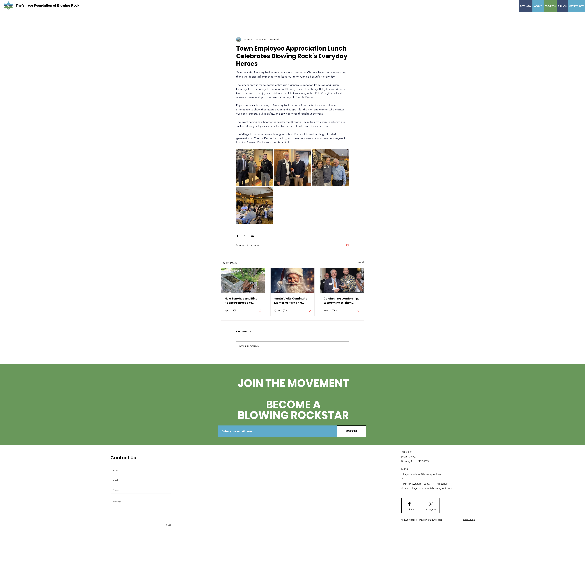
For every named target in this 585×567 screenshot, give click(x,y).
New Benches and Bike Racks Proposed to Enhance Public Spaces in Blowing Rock (242, 301)
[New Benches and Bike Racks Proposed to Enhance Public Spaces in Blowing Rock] (243, 280)
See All (360, 262)
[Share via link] (260, 235)
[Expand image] (254, 167)
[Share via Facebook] (237, 235)
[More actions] (347, 39)
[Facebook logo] (409, 504)
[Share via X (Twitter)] (245, 235)
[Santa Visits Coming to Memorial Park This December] (293, 280)
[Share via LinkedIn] (252, 235)
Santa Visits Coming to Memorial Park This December (290, 301)
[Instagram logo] (431, 504)
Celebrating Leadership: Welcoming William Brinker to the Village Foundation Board (341, 301)
